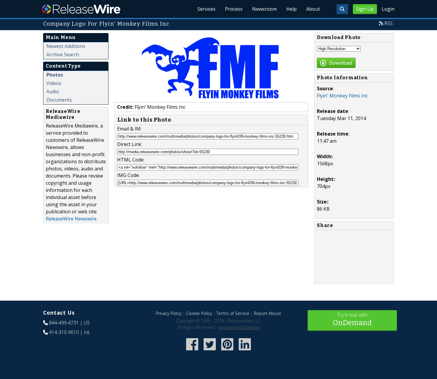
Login (388, 9)
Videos (53, 83)
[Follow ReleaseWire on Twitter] (210, 351)
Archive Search (62, 54)
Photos (54, 75)
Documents (59, 100)
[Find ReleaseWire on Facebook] (192, 351)
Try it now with (352, 319)
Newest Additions (65, 46)
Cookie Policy (199, 313)
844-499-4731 (64, 322)
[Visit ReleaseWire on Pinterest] (227, 351)
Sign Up (365, 9)
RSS (388, 23)
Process (234, 9)
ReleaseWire (81, 9)
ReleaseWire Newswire (71, 218)
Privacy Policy (169, 313)
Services (206, 9)
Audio (52, 91)
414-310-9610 (64, 332)
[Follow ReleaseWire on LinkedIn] (245, 351)
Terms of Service (232, 313)
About (313, 9)
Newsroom (264, 9)
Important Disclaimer (239, 327)
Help (291, 9)
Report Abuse (267, 313)
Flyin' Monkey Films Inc (342, 95)
